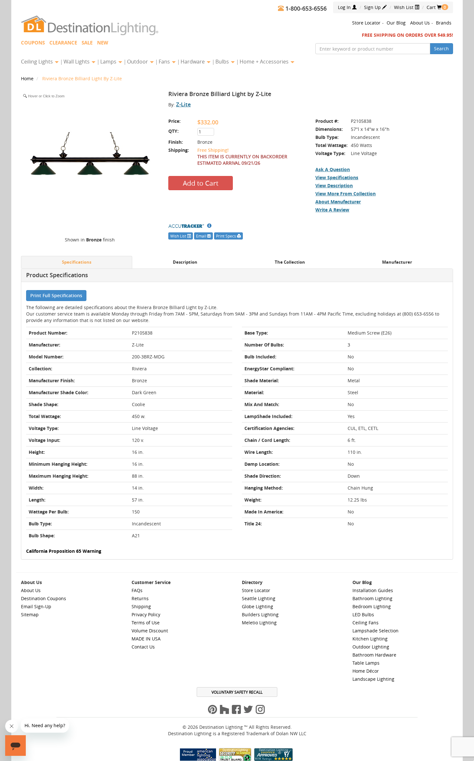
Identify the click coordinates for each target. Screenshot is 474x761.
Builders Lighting (260, 614)
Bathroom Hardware (374, 655)
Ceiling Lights (37, 61)
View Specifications (336, 177)
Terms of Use (146, 623)
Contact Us (143, 647)
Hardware (193, 61)
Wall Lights (77, 61)
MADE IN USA (146, 639)
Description (185, 262)
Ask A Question (332, 169)
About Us (420, 23)
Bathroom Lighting (372, 598)
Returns (140, 598)
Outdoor (138, 61)
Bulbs (222, 61)
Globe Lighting (257, 606)
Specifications (76, 262)
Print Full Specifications (56, 295)
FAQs (137, 590)
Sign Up (373, 7)
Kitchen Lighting (370, 639)
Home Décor (365, 671)
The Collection (290, 262)
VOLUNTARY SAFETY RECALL (237, 692)
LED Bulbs (363, 614)
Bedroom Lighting (371, 606)
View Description (334, 185)
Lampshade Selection (375, 631)
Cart (434, 7)
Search (441, 48)
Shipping (141, 606)
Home (28, 78)
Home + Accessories (265, 61)
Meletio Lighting (259, 623)
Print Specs (226, 236)
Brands (443, 23)
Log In (345, 7)
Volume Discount (150, 631)
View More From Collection (345, 193)
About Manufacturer (338, 202)
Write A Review (332, 210)
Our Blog (396, 23)
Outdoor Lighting (370, 647)
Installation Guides (372, 590)
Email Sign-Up (36, 606)
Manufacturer (397, 262)
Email (201, 236)
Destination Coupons (43, 598)
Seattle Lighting (258, 598)
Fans (165, 61)
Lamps (109, 61)
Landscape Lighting (373, 679)
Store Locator (366, 23)
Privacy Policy (146, 614)
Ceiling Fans (365, 623)
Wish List (404, 7)
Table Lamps (366, 663)
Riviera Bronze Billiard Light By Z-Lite (82, 78)
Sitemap (30, 614)
